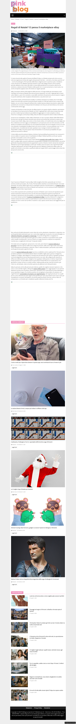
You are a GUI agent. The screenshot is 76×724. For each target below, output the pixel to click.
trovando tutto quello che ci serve (49, 139)
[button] (64, 15)
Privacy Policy (38, 708)
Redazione (29, 708)
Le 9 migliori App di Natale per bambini (22, 489)
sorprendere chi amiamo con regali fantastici (32, 274)
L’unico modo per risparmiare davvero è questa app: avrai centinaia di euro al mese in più (36, 362)
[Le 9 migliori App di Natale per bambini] (38, 468)
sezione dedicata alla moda (24, 252)
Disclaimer (47, 708)
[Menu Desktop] (12, 15)
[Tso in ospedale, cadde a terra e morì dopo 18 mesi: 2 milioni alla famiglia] (19, 668)
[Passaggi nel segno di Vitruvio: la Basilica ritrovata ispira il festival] (19, 614)
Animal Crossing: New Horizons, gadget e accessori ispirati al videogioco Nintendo (34, 528)
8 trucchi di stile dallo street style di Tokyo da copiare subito (46, 690)
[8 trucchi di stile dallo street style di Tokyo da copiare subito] (19, 695)
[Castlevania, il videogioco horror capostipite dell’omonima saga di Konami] (38, 428)
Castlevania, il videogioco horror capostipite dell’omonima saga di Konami (31, 442)
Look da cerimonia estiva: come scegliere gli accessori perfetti (47, 596)
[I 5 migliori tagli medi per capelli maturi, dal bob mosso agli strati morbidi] (19, 654)
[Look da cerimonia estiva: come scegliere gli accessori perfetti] (19, 600)
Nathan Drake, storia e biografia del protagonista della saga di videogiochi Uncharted (35, 579)
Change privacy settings (70, 722)
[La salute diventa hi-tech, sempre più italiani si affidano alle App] (38, 388)
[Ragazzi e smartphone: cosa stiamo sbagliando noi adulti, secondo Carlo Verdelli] (19, 681)
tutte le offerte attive (39, 269)
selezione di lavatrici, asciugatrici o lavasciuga (23, 236)
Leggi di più (14, 367)
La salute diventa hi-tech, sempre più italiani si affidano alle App (29, 408)
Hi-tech (13, 23)
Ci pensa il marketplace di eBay (35, 197)
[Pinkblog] (19, 6)
